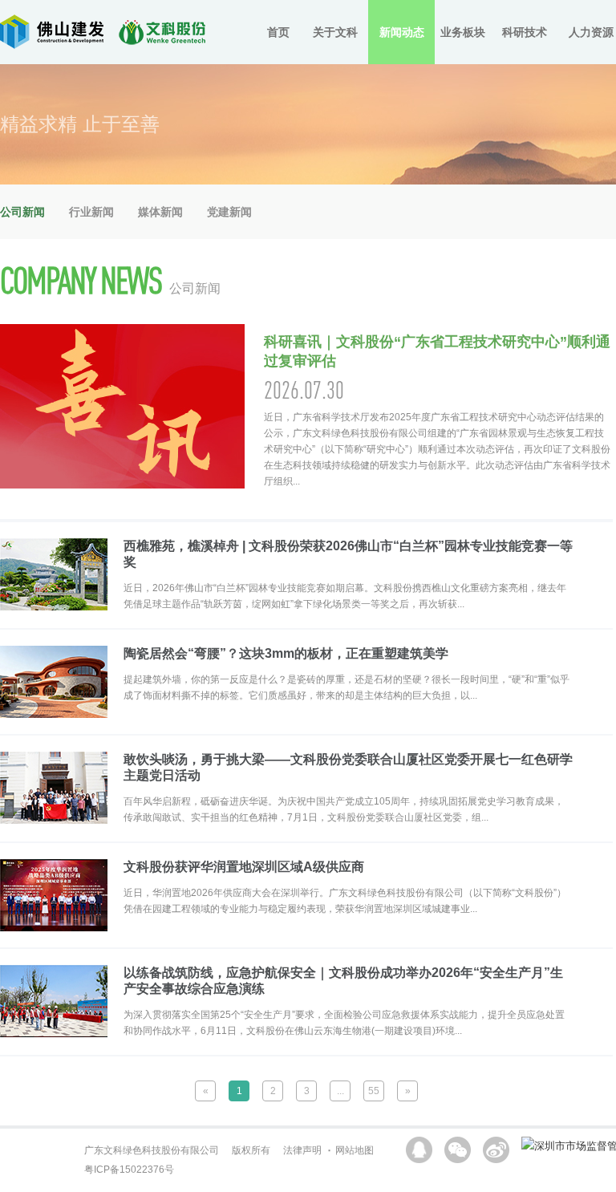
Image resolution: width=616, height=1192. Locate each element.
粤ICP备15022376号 (129, 1169)
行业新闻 (91, 211)
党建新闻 (229, 211)
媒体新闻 (160, 211)
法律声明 (302, 1150)
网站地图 (354, 1150)
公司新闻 (22, 211)
